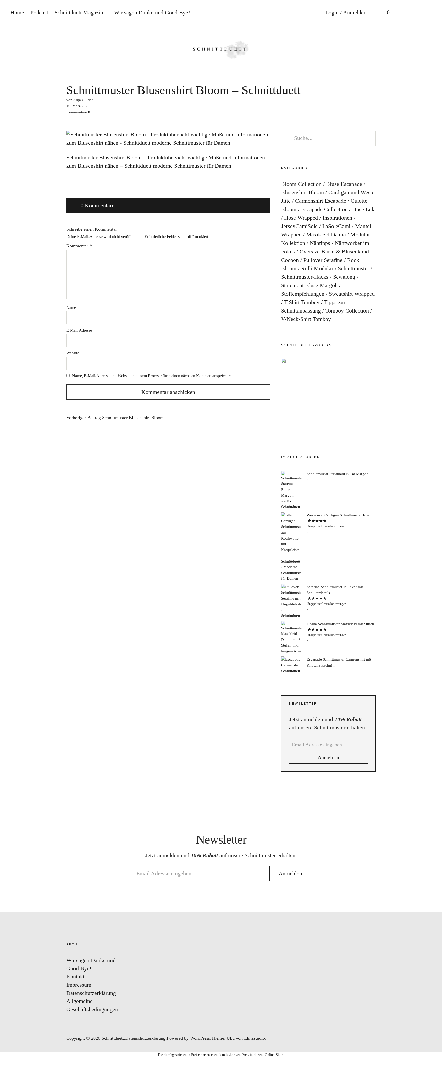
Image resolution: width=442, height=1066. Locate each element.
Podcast (39, 12)
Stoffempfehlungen (302, 293)
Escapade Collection (324, 209)
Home (17, 12)
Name (71, 307)
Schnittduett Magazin (78, 12)
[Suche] (405, 13)
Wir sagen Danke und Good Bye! (152, 12)
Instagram (433, 500)
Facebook (433, 516)
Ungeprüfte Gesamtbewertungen (326, 526)
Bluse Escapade (344, 184)
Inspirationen (337, 217)
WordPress (200, 1038)
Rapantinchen (433, 562)
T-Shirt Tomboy (301, 302)
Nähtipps (320, 243)
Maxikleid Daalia (326, 234)
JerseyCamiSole (299, 226)
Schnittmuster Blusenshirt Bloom (115, 418)
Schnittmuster (353, 268)
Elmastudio (254, 1038)
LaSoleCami (336, 226)
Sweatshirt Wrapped (352, 293)
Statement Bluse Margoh (309, 285)
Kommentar (79, 246)
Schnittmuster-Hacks (304, 277)
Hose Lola (364, 209)
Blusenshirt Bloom (302, 192)
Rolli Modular (317, 268)
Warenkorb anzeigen (384, 13)
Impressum (78, 985)
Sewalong (344, 277)
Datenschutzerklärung (91, 993)
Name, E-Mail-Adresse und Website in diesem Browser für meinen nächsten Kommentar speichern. (152, 376)
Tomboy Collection (347, 310)
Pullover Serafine (322, 260)
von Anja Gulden (80, 100)
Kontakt (75, 976)
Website (72, 353)
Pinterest (433, 531)
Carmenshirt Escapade (320, 201)
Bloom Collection (301, 184)
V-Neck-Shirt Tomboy (306, 319)
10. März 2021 (78, 106)
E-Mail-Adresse (79, 330)
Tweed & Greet (433, 546)
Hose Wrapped (301, 217)
